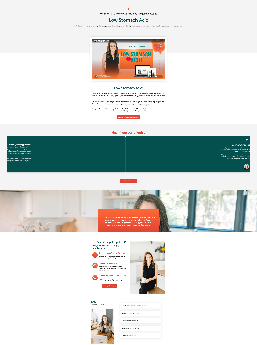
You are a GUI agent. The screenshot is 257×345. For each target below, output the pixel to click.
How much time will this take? (130, 321)
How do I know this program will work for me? (134, 306)
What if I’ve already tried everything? (132, 313)
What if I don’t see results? (129, 336)
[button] (127, 176)
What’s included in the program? (131, 328)
